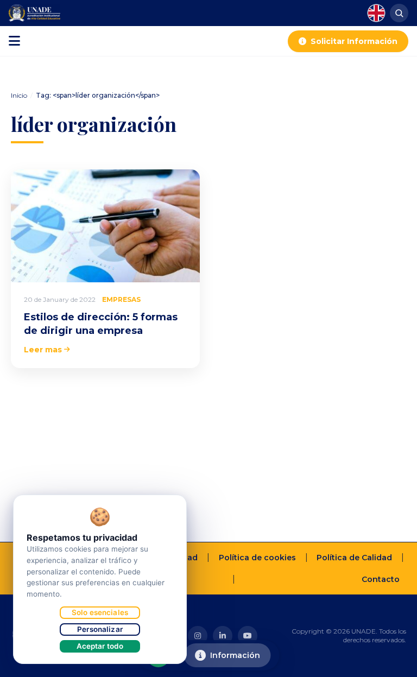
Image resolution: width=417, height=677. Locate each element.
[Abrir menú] (14, 41)
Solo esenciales (100, 612)
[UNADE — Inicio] (34, 13)
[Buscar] (399, 13)
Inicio (19, 95)
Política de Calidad (354, 557)
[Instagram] (197, 636)
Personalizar (100, 629)
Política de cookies (257, 557)
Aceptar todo (100, 646)
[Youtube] (247, 636)
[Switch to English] (376, 13)
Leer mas (43, 350)
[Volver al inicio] (392, 664)
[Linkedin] (222, 636)
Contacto (381, 579)
